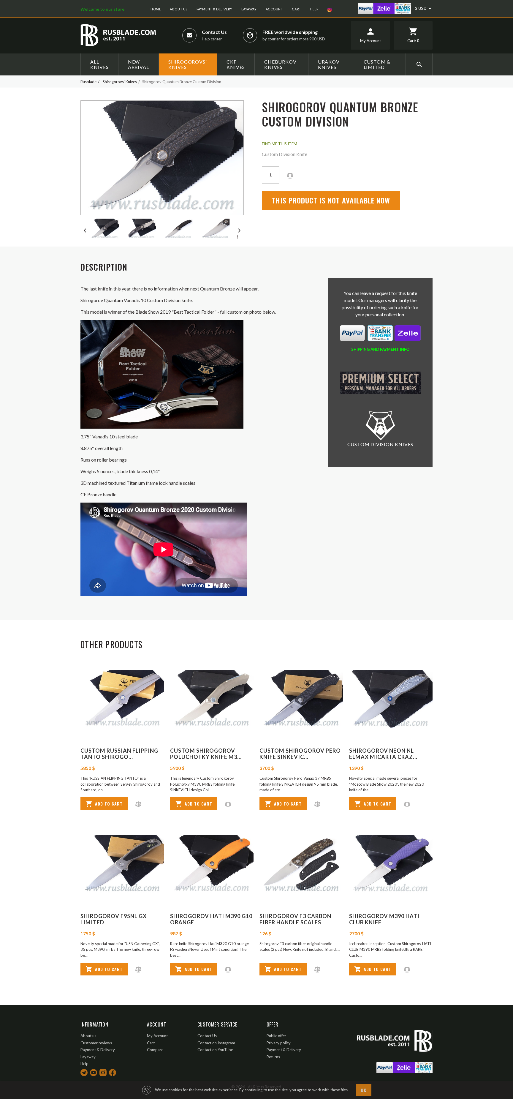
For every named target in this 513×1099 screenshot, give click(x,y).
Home (156, 9)
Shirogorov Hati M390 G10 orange (211, 919)
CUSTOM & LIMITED (377, 64)
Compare (155, 1049)
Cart (296, 9)
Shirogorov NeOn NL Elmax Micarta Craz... (383, 753)
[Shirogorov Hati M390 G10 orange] (212, 864)
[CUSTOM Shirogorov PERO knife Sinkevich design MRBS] (301, 699)
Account (274, 9)
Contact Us (214, 32)
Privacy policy (279, 1042)
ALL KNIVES (99, 64)
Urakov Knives (329, 64)
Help (314, 9)
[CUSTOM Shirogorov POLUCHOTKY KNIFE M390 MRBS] (212, 699)
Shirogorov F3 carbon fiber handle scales (295, 919)
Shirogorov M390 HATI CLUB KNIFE (384, 919)
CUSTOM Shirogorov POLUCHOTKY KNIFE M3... (206, 753)
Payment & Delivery (214, 9)
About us (178, 9)
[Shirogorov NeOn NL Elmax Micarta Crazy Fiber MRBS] (391, 699)
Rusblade (88, 81)
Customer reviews (96, 1042)
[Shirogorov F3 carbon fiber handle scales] (301, 864)
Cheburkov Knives (280, 64)
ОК (363, 1090)
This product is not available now (331, 200)
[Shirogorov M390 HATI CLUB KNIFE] (391, 864)
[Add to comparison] (290, 175)
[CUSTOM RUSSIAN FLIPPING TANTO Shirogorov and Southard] (122, 699)
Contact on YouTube (215, 1049)
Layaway (249, 9)
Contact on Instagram (216, 1042)
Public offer (276, 1035)
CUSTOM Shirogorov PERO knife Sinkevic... (300, 753)
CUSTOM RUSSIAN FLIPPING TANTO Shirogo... (119, 753)
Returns (273, 1056)
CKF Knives (236, 64)
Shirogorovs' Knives (187, 64)
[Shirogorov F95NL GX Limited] (122, 864)
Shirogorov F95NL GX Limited (113, 919)
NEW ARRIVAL (138, 64)
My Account (157, 1035)
